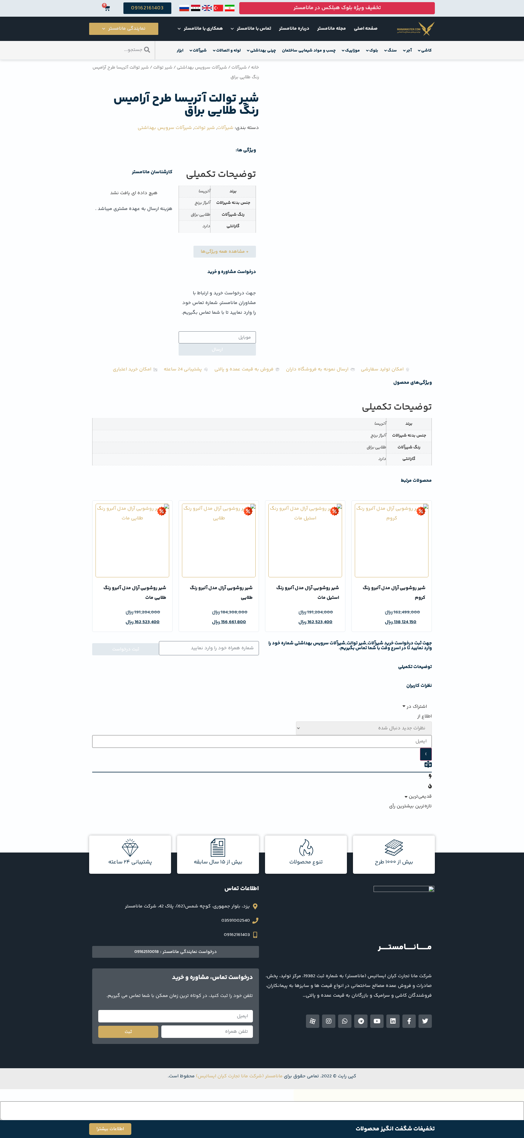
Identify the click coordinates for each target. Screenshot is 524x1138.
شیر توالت (163, 67)
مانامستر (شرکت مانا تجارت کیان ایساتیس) (239, 1076)
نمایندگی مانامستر (127, 28)
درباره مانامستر (294, 28)
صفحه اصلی (366, 28)
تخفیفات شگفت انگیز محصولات (395, 1129)
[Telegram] (361, 1021)
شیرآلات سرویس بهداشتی (202, 67)
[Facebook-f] (409, 1021)
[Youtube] (377, 1021)
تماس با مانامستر (254, 28)
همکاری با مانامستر (203, 28)
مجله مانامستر (331, 28)
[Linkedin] (393, 1021)
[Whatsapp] (344, 1021)
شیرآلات (239, 67)
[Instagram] (328, 1021)
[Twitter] (425, 1021)
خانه (255, 67)
